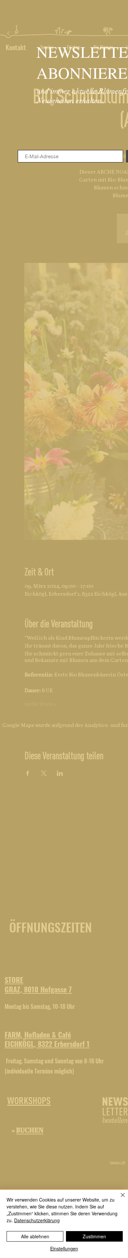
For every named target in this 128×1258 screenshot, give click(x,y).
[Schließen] (119, 1199)
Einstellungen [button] (64, 1248)
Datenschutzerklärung (37, 1220)
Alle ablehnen (35, 1236)
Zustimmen (94, 1236)
